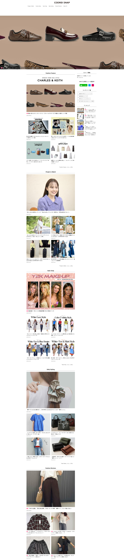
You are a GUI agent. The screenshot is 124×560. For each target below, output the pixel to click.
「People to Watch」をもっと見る (66, 265)
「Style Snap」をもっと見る (67, 364)
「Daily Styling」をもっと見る (66, 463)
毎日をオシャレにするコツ (84, 98)
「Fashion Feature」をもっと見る (66, 167)
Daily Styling (51, 369)
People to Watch (51, 172)
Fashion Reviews (50, 468)
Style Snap (50, 270)
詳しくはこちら (80, 77)
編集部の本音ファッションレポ (85, 93)
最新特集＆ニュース (83, 96)
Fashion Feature (51, 73)
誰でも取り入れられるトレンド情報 (86, 101)
